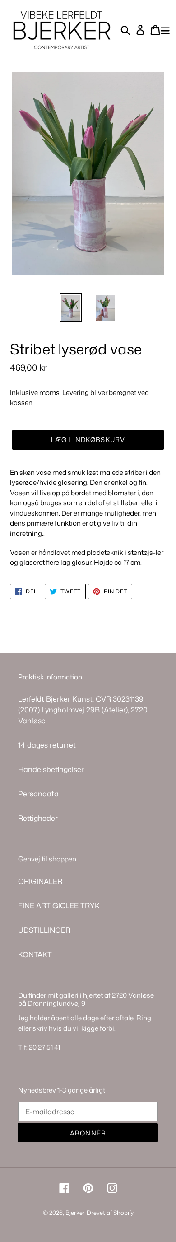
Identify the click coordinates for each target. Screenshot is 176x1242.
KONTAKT (35, 954)
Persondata (38, 794)
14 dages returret (47, 745)
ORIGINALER (40, 881)
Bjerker (75, 1213)
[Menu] (165, 29)
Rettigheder (38, 818)
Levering (75, 392)
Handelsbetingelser (51, 769)
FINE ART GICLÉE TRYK (59, 906)
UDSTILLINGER (44, 930)
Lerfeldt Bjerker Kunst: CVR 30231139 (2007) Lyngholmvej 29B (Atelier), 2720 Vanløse (83, 710)
